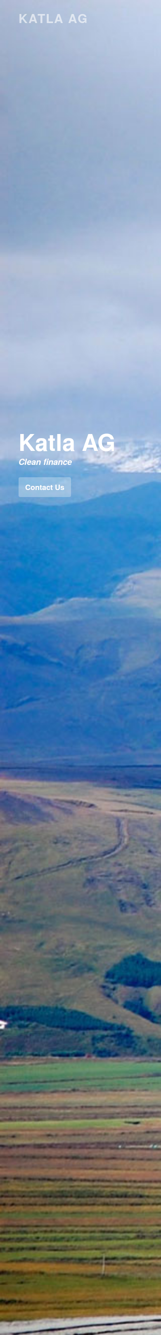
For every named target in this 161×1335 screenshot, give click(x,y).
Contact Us (44, 487)
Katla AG (53, 18)
